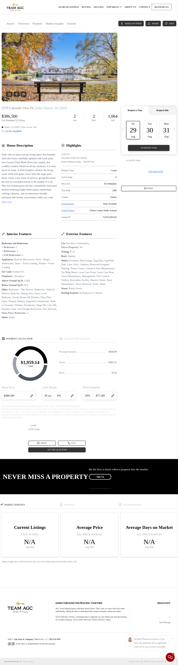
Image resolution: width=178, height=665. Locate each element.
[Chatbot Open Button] (170, 657)
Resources (162, 7)
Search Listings (68, 7)
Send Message (164, 622)
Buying (86, 7)
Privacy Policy (134, 661)
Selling (99, 7)
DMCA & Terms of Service (154, 661)
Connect (144, 7)
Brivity (16, 661)
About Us (130, 7)
